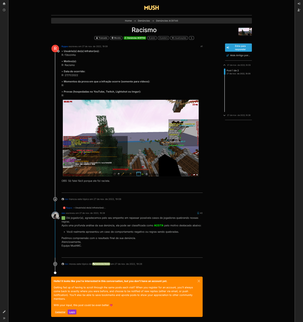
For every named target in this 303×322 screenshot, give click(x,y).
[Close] (199, 281)
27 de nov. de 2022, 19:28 (92, 213)
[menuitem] (299, 3)
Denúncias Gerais (102, 264)
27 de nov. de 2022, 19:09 (95, 46)
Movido (117, 38)
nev (66, 199)
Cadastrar (60, 312)
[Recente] (4, 10)
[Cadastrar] (299, 10)
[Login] (299, 3)
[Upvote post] (189, 188)
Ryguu (65, 46)
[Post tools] (200, 188)
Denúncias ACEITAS (136, 38)
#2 (201, 213)
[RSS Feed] (191, 38)
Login (72, 312)
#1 (202, 46)
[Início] (4, 3)
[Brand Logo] (151, 7)
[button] (4, 311)
